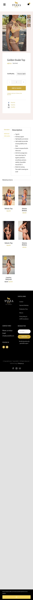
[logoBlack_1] (16, 2)
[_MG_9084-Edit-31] (14, 33)
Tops (21, 93)
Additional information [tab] (7, 135)
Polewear (18, 93)
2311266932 (9, 330)
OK (16, 597)
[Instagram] (7, 347)
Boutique (14, 93)
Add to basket (16, 88)
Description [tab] (7, 129)
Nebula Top (8, 208)
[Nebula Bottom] (24, 196)
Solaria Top (8, 243)
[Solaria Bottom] (24, 230)
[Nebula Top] (8, 196)
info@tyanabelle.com (8, 336)
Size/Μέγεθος (10, 73)
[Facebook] (3, 347)
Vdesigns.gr (21, 363)
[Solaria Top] (8, 230)
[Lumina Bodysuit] (8, 264)
